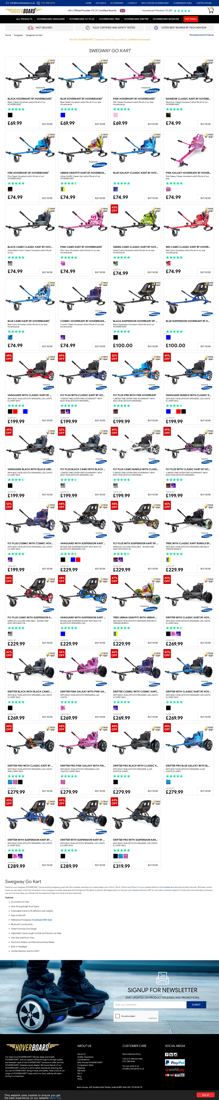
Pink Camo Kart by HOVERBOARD (81, 247)
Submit (196, 1004)
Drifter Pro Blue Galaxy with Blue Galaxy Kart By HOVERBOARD (188, 765)
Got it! (205, 1095)
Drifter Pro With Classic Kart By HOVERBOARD (30, 765)
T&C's (79, 1073)
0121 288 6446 (48, 3)
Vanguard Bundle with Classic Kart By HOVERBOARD (188, 395)
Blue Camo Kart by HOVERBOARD (29, 321)
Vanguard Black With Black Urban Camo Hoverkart (30, 469)
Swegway (18, 35)
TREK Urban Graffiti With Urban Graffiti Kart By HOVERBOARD (136, 617)
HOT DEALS (101, 3)
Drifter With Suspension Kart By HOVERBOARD (30, 839)
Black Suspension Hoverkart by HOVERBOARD (136, 321)
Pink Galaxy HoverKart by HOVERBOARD (188, 172)
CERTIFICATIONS (204, 3)
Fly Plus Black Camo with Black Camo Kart (83, 469)
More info (55, 1098)
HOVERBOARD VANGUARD (51, 19)
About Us (81, 1054)
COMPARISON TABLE (182, 3)
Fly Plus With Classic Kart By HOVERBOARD (83, 395)
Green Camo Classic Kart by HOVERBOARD (136, 247)
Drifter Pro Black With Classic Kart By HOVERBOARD (136, 765)
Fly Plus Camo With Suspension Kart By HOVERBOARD (30, 617)
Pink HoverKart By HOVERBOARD (134, 98)
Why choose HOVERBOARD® (90, 1062)
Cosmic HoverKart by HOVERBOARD (83, 321)
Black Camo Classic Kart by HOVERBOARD (30, 247)
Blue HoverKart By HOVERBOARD (81, 98)
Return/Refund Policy (131, 1054)
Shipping (81, 1068)
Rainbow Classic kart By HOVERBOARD (188, 98)
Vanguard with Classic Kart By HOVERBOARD (30, 395)
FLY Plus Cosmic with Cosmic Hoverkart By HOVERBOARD (30, 543)
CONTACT (132, 3)
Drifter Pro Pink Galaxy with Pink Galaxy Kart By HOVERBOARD (83, 765)
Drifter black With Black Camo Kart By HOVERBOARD (30, 691)
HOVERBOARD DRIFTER (136, 19)
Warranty (81, 1070)
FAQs (79, 1079)
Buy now (47, 124)
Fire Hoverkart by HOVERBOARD (28, 172)
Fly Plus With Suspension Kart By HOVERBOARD (136, 543)
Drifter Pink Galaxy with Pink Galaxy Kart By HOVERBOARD (83, 691)
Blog (79, 1076)
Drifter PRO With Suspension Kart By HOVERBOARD (136, 839)
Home (8, 35)
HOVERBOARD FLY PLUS (81, 19)
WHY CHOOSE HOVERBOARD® (155, 3)
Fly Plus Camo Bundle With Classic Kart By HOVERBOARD (136, 469)
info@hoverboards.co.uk (22, 3)
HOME (88, 3)
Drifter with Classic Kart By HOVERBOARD (188, 617)
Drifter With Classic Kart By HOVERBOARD (188, 691)
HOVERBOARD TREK (109, 19)
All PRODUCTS (24, 19)
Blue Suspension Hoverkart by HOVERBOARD (188, 321)
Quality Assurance (85, 1057)
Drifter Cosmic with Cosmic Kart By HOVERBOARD (136, 691)
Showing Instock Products (202, 35)
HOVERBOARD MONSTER (166, 19)
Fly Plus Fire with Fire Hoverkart (134, 395)
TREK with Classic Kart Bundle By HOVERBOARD (188, 543)
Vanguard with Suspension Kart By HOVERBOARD (83, 543)
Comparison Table (85, 1065)
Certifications (83, 1059)
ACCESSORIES (116, 3)
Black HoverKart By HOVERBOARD (30, 98)
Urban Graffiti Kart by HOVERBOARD (83, 172)
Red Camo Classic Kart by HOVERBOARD (188, 247)
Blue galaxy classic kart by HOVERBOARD (136, 172)
